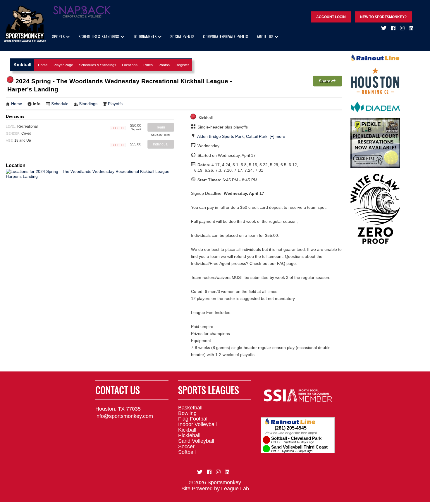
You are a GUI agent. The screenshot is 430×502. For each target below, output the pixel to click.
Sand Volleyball (196, 441)
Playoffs (115, 103)
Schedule (59, 103)
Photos (164, 65)
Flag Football (193, 419)
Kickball (187, 430)
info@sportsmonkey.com (124, 416)
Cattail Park (256, 136)
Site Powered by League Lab (215, 488)
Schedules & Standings (98, 36)
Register (182, 65)
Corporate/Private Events (225, 36)
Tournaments (144, 36)
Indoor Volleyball (197, 424)
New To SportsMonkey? (383, 17)
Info (37, 103)
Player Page (63, 65)
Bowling (187, 413)
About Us (265, 36)
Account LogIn (331, 17)
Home (43, 65)
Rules (148, 65)
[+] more (277, 136)
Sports (58, 36)
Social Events (182, 36)
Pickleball (189, 435)
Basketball (190, 408)
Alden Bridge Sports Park (220, 136)
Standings (88, 103)
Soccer (186, 446)
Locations (129, 65)
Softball (187, 452)
